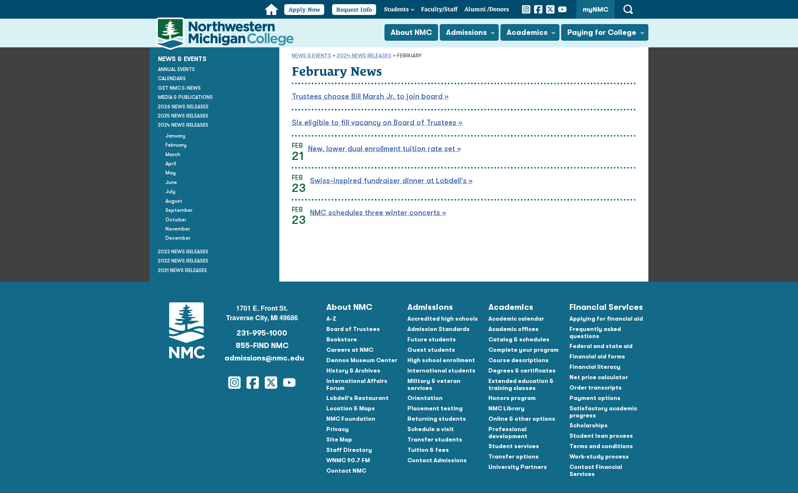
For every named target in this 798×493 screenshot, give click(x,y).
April (170, 164)
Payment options (595, 398)
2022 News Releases (183, 261)
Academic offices (513, 329)
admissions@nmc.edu (261, 358)
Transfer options (513, 456)
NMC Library (506, 408)
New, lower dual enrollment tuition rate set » (384, 149)
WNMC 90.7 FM (348, 460)
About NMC (411, 32)
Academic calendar (516, 318)
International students (441, 370)
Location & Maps (350, 408)
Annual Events (176, 69)
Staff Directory (349, 449)
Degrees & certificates (522, 370)
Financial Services (606, 307)
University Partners (517, 467)
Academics (527, 32)
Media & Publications (185, 97)
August (173, 201)
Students (396, 9)
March (172, 154)
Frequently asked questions (595, 332)
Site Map (339, 439)
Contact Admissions (437, 460)
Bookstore (341, 339)
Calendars (172, 78)
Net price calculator (598, 377)
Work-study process (599, 456)
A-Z (331, 318)
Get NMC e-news (179, 88)
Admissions (466, 32)
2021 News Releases (182, 270)
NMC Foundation (350, 418)
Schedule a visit (430, 429)
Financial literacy (595, 366)
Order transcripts (595, 387)
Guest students (431, 349)
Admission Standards (438, 329)
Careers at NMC (349, 349)
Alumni (486, 9)
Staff (439, 9)
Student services (513, 446)
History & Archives (353, 370)
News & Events (311, 55)
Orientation (425, 398)
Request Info (354, 9)
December (177, 238)
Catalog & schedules (518, 339)
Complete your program (523, 349)
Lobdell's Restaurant (357, 398)
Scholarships (588, 425)
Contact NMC (346, 470)
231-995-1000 (261, 333)
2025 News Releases (183, 116)
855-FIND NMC (262, 345)
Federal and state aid (601, 346)
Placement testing (435, 408)
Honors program (512, 398)
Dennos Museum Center (361, 360)
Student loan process (601, 435)
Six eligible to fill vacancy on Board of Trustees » (377, 122)
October (175, 220)
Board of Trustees (353, 329)
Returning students (436, 418)
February (176, 145)
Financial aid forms (597, 356)
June (171, 182)
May (170, 173)
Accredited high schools (442, 318)
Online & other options (521, 418)
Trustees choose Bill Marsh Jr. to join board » (370, 96)
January (175, 136)
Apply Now (304, 9)
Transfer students (434, 439)
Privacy (337, 429)
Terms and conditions (601, 446)
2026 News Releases (183, 107)
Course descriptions (518, 360)
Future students (431, 339)
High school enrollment (441, 360)
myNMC (595, 9)
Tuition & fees (428, 449)
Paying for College (601, 32)
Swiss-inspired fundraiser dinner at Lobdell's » (391, 181)
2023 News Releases (183, 252)
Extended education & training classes (521, 384)
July (170, 191)
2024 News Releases (364, 55)
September (178, 210)
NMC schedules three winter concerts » (378, 212)
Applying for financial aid (606, 318)
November (177, 229)
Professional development (507, 432)
